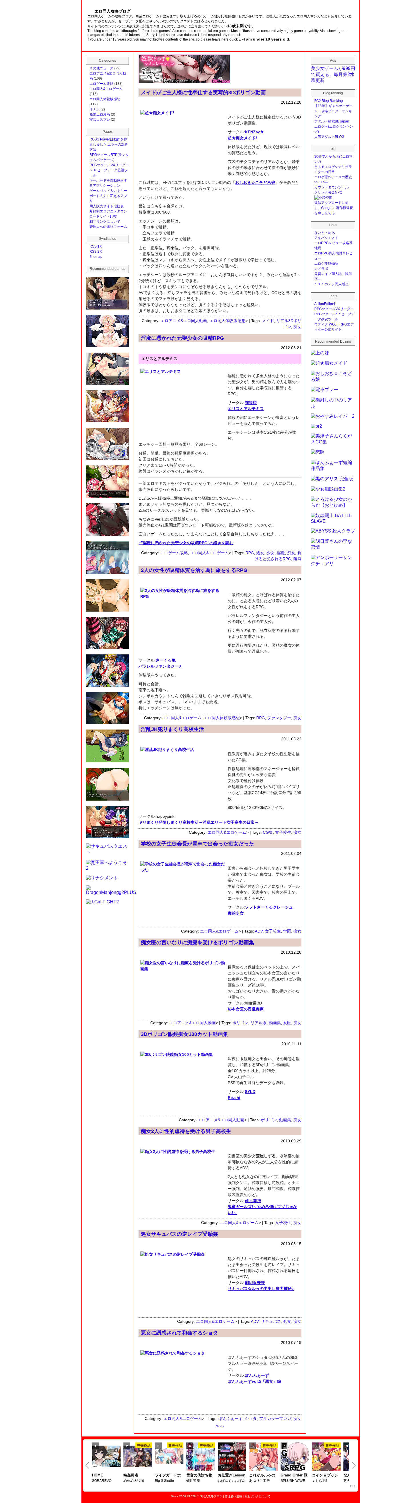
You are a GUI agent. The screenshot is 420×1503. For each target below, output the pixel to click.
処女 (260, 552)
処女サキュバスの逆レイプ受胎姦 (179, 1234)
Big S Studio (164, 1481)
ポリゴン (240, 1022)
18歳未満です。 (241, 26)
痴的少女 (236, 913)
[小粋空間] (323, 198)
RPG (249, 552)
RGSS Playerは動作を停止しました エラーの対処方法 (108, 144)
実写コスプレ (99, 120)
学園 (287, 931)
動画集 (275, 1022)
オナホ (94, 109)
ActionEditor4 (324, 304)
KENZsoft (254, 132)
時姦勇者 (130, 1475)
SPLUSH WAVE (293, 1481)
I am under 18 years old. (267, 39)
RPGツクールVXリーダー (109, 165)
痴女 (297, 326)
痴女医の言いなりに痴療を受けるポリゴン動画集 (197, 942)
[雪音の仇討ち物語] (200, 1457)
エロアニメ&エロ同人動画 (184, 320)
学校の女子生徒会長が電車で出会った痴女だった (197, 844)
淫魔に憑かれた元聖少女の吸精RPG (182, 338)
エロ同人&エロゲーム (209, 552)
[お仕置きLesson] (232, 1457)
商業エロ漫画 (99, 114)
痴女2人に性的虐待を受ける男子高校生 (186, 1131)
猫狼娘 (251, 402)
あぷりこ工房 (259, 1481)
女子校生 (283, 832)
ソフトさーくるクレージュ (269, 907)
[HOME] (106, 1456)
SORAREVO (101, 1481)
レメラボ (321, 269)
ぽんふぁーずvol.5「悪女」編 (254, 1381)
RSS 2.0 (95, 252)
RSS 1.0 (95, 246)
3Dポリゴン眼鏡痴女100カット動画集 (184, 1034)
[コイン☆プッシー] (326, 1457)
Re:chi (234, 1097)
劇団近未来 (255, 1282)
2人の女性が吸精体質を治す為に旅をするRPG (194, 570)
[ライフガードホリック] (169, 1456)
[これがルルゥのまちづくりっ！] (263, 1457)
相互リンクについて (104, 222)
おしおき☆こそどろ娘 (255, 182)
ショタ (251, 1418)
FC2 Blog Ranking (328, 101)
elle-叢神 (253, 1200)
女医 (287, 1022)
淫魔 (281, 552)
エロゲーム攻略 (174, 552)
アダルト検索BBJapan (331, 121)
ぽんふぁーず (257, 1375)
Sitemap (95, 257)
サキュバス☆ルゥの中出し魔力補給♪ (261, 1288)
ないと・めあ (324, 233)
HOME (97, 1475)
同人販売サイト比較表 (106, 206)
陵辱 (297, 558)
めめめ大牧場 (133, 1481)
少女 (271, 552)
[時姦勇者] (137, 1456)
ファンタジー (279, 718)
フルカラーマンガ (275, 1418)
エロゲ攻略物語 (326, 264)
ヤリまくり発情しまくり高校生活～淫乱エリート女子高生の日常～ (199, 822)
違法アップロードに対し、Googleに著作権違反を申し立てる (333, 208)
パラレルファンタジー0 (160, 666)
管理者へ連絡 (233, 1496)
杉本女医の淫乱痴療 (246, 1009)
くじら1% (319, 1481)
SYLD (250, 1091)
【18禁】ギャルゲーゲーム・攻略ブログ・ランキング (333, 111)
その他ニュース (101, 68)
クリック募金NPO (328, 192)
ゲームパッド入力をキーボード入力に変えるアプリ (108, 196)
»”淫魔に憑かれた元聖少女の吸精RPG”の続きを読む (186, 542)
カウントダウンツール (331, 187)
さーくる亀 (166, 660)
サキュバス (271, 1321)
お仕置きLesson (231, 1475)
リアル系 (259, 1022)
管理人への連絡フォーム (108, 227)
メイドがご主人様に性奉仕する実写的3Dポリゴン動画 (203, 92)
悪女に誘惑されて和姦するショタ (179, 1333)
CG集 (268, 832)
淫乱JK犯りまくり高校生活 (172, 729)
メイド (268, 320)
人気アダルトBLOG (329, 137)
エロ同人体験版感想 (227, 320)
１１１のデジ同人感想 (331, 284)
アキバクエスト (326, 238)
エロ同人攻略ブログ (209, 1496)
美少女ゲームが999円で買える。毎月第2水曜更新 (333, 74)
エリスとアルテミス (246, 408)
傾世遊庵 (193, 1481)
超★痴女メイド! (242, 138)
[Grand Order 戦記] (295, 1457)
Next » (220, 1426)
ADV (259, 931)
